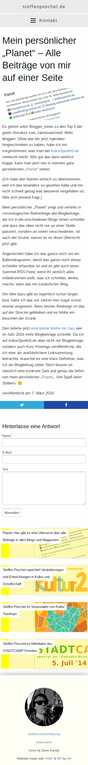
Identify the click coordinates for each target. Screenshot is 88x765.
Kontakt (48, 20)
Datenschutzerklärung (44, 734)
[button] (33, 20)
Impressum (44, 742)
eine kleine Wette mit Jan (52, 328)
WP (59, 758)
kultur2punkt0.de (65, 151)
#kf (69, 758)
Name (7, 435)
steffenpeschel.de (44, 6)
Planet (31, 169)
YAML (49, 758)
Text (5, 469)
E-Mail (7, 452)
